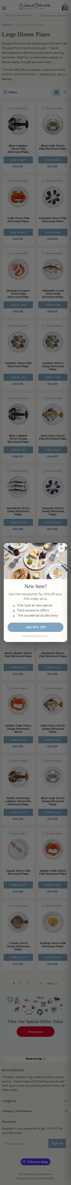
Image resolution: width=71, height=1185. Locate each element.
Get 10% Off (35, 627)
